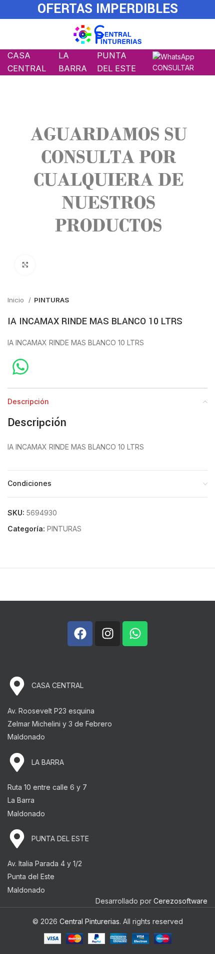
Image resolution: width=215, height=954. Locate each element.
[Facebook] (80, 633)
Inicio (17, 300)
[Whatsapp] (135, 633)
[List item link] (108, 686)
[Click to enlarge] (25, 265)
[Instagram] (107, 633)
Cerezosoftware (181, 901)
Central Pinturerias (90, 921)
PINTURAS (51, 300)
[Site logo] (107, 33)
